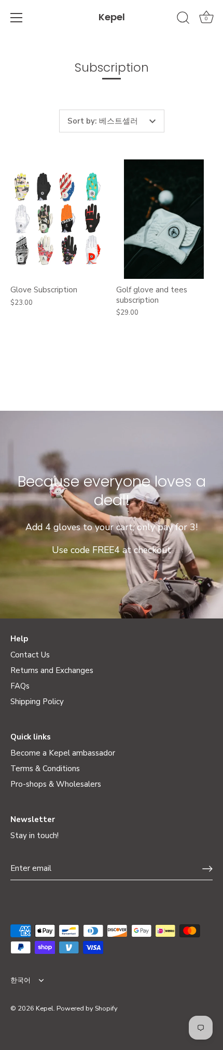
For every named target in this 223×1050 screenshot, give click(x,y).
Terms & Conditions (45, 768)
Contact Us (30, 655)
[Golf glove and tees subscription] (164, 219)
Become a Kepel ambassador (62, 753)
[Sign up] (207, 869)
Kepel (112, 16)
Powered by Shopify (87, 1008)
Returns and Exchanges (51, 670)
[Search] (183, 19)
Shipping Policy (37, 701)
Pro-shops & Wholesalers (55, 784)
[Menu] (16, 17)
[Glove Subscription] (58, 219)
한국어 (20, 981)
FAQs (20, 686)
